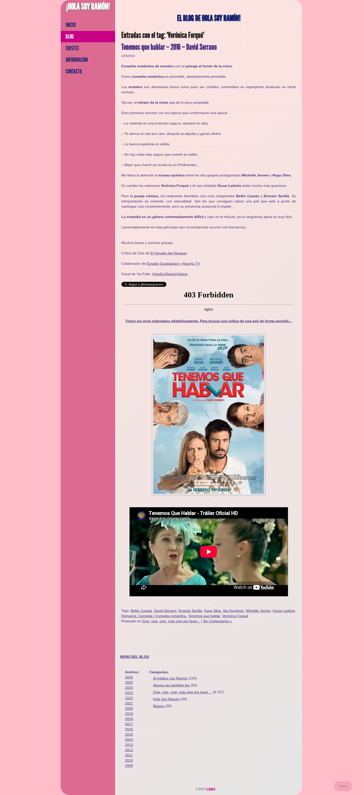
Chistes (72, 48)
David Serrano (165, 611)
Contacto (74, 71)
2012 (129, 750)
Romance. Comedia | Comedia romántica (153, 616)
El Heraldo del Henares (169, 253)
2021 (129, 703)
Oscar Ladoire (284, 611)
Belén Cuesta (141, 611)
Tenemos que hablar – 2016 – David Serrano (169, 47)
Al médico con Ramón (170, 678)
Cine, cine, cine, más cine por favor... (171, 621)
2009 (129, 766)
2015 (129, 734)
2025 (129, 682)
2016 (129, 729)
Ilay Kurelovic (233, 611)
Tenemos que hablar (204, 616)
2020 (129, 708)
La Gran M (211, 789)
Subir (343, 786)
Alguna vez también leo (171, 685)
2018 (129, 719)
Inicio (71, 25)
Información (77, 59)
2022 (129, 698)
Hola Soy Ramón (166, 699)
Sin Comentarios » (217, 621)
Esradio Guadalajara (163, 263)
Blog (70, 36)
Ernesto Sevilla (190, 611)
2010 (129, 760)
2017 (129, 724)
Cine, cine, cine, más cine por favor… (182, 692)
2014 (129, 740)
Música (158, 706)
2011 (129, 755)
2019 (129, 714)
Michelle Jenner (258, 611)
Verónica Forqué (235, 616)
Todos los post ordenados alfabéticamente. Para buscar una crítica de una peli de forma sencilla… (208, 321)
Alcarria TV (191, 263)
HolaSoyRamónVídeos (170, 274)
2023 (129, 693)
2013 (129, 745)
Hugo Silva (212, 611)
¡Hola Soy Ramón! (88, 6)
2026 (129, 677)
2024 (129, 688)
